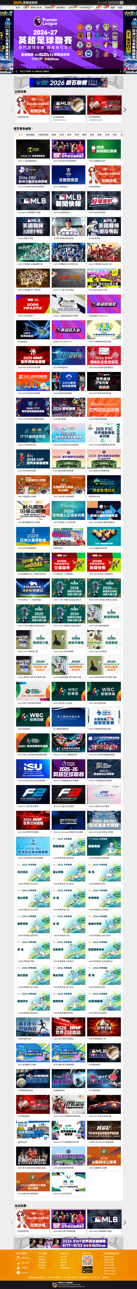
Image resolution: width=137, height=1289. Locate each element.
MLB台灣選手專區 (25, 238)
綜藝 (120, 7)
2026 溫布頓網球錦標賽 (63, 471)
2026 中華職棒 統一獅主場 (29, 290)
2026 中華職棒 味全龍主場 (100, 264)
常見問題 (63, 1257)
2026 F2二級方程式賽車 (28, 806)
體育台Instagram (110, 1268)
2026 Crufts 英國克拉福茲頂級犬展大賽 (70, 600)
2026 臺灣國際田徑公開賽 (29, 522)
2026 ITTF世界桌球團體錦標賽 (31, 419)
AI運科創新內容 (24, 1039)
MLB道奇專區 (94, 238)
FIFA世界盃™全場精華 (63, 574)
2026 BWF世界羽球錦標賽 (64, 161)
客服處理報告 (65, 1268)
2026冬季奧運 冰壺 (61, 935)
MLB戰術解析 (59, 117)
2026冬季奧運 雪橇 (26, 961)
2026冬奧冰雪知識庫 (97, 1013)
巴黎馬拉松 (58, 548)
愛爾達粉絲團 (109, 1257)
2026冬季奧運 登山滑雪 (63, 884)
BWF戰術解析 (95, 117)
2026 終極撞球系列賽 (98, 548)
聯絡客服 (63, 1262)
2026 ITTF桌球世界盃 (27, 445)
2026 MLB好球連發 (97, 212)
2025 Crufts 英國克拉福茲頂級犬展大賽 (34, 626)
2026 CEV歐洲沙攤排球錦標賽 (31, 187)
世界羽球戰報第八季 (97, 1039)
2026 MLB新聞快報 (61, 212)
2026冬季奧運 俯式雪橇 (28, 987)
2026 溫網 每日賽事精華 (99, 471)
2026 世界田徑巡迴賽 (98, 419)
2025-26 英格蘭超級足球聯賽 (65, 781)
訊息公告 (63, 1260)
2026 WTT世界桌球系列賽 (100, 393)
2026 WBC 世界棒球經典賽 (29, 703)
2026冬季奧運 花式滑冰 (28, 884)
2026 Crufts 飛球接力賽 (28, 651)
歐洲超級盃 (22, 342)
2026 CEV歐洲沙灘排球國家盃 (102, 522)
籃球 (69, 135)
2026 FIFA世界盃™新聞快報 (101, 574)
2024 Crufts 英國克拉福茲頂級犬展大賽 (70, 626)
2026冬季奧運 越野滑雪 (28, 935)
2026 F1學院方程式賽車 (99, 806)
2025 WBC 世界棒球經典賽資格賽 (32, 755)
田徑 (115, 135)
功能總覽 (41, 1268)
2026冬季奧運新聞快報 (63, 1013)
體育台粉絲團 (109, 1260)
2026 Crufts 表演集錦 (98, 651)
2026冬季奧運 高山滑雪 (28, 910)
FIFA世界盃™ (85, 7)
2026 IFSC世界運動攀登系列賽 (102, 445)
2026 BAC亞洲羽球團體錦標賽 (102, 755)
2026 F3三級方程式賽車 (63, 806)
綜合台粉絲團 (109, 1265)
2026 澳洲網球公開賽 (27, 1065)
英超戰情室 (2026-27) (98, 316)
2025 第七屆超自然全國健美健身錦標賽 (34, 1168)
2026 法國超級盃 (60, 187)
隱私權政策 (42, 1265)
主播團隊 (24, 1268)
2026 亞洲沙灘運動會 (27, 548)
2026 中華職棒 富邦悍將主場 (65, 264)
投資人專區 (25, 1263)
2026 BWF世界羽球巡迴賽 (29, 367)
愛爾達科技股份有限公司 (37, 1277)
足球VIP (72, 7)
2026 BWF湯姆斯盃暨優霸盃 (101, 367)
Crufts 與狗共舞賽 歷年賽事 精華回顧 (105, 677)
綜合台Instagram (110, 1273)
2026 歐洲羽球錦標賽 (62, 393)
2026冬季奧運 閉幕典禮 (99, 858)
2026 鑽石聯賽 (59, 419)
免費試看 (41, 1257)
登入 (99, 2)
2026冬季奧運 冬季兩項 (99, 910)
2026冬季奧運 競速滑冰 (28, 1013)
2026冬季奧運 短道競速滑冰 (101, 961)
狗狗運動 (30, 135)
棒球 (54, 135)
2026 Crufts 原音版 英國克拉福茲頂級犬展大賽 (109, 600)
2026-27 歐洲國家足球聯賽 (100, 781)
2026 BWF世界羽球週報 (28, 832)
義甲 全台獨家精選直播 (29, 71)
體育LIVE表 (36, 7)
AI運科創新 (43, 135)
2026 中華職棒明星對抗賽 (100, 342)
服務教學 (63, 1265)
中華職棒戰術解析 (25, 1090)
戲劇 (113, 7)
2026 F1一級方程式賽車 (63, 290)
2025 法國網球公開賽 (98, 1168)
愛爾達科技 (25, 1258)
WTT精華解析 (95, 1090)
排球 (107, 135)
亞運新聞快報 (23, 117)
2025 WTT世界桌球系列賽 (100, 1116)
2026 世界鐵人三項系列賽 (64, 522)
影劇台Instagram (110, 1271)
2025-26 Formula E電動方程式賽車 (68, 832)
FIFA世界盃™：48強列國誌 (29, 600)
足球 (62, 135)
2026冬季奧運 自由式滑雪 (100, 935)
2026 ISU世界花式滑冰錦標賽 (66, 445)
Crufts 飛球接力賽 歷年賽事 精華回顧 (34, 677)
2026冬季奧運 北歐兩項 (63, 961)
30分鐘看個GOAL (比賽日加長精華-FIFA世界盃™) (39, 574)
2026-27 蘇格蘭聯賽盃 (27, 161)
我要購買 (49, 7)
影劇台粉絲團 (109, 1262)
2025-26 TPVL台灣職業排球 (65, 755)
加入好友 (24, 1272)
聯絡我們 (105, 1277)
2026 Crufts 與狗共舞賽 (63, 651)
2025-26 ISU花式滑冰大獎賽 (101, 832)
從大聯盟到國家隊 (61, 729)
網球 (84, 135)
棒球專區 (61, 7)
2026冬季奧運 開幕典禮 (63, 858)
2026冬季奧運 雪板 (97, 987)
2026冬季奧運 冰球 (61, 910)
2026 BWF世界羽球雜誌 (63, 1039)
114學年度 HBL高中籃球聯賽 (101, 1142)
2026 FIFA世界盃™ (26, 316)
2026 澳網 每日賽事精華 (63, 1065)
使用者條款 (42, 1262)
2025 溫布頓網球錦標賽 (63, 1168)
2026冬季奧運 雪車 (97, 884)
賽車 (100, 135)
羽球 (77, 135)
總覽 (21, 135)
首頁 (18, 7)
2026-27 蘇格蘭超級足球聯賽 (65, 316)
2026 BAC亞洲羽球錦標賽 (29, 393)
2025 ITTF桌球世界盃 (62, 1194)
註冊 (105, 2)
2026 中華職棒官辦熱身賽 (100, 729)
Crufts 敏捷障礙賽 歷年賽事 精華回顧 (69, 677)
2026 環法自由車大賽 (98, 290)
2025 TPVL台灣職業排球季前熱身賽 (68, 1116)
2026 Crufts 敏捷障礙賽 (99, 626)
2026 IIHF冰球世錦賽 (27, 471)
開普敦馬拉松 (94, 496)
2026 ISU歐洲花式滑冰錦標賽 (30, 858)
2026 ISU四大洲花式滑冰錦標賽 (31, 781)
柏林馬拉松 (22, 1142)
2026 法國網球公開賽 (27, 496)
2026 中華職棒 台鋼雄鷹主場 (30, 264)
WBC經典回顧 (24, 729)
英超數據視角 (59, 1090)
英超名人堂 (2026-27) (62, 342)
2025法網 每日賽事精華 (28, 1194)
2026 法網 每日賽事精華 (63, 496)
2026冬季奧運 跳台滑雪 (63, 987)
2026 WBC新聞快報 (97, 703)
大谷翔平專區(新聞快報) (63, 238)
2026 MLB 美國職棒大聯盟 (29, 212)
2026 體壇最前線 (60, 367)
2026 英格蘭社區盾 (97, 161)
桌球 (92, 135)
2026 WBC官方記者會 (62, 703)
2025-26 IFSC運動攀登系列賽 (66, 1142)
